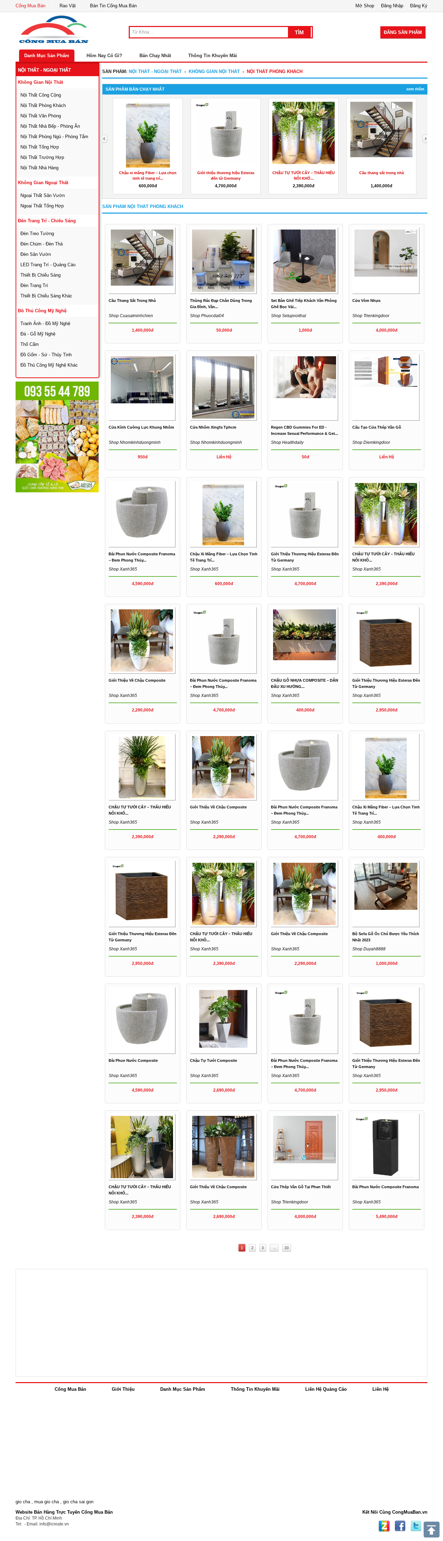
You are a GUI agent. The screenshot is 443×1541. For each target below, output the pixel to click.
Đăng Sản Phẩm (403, 32)
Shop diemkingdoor (371, 442)
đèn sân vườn (35, 254)
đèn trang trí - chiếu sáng (47, 220)
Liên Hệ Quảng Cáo (326, 1389)
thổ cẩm (29, 344)
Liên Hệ (380, 1389)
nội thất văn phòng (40, 115)
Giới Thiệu (123, 1389)
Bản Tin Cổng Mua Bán (113, 5)
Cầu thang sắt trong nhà (381, 173)
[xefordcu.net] (57, 437)
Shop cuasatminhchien (131, 315)
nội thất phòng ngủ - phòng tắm (54, 136)
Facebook (400, 1526)
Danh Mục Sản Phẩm (46, 55)
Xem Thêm (415, 89)
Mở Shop (364, 5)
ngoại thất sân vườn (42, 195)
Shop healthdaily (287, 442)
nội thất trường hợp (42, 157)
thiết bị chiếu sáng (40, 275)
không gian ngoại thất (43, 182)
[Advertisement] (67, 597)
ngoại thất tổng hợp (42, 205)
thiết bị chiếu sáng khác (46, 295)
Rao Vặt (68, 5)
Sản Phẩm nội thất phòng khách (142, 206)
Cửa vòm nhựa (366, 300)
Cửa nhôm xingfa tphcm (213, 427)
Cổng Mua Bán (30, 5)
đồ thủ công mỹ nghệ (42, 310)
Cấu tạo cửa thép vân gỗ (376, 427)
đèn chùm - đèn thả (41, 244)
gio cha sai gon (78, 1501)
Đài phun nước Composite (133, 1060)
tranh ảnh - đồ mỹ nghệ (45, 323)
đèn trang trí (34, 285)
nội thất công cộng (40, 95)
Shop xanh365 (123, 569)
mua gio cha (46, 1501)
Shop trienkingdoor (370, 315)
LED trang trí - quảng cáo (47, 264)
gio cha (23, 1501)
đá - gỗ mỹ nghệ (37, 334)
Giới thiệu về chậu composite (137, 680)
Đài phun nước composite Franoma (385, 1187)
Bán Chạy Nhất (155, 55)
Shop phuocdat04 (207, 315)
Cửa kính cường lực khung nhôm (141, 427)
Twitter (416, 1526)
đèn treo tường (37, 233)
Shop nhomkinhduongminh (135, 442)
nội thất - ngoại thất (44, 70)
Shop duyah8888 (369, 949)
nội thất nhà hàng (39, 167)
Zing (384, 1526)
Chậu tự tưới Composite (213, 1060)
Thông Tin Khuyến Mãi (212, 55)
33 (286, 1248)
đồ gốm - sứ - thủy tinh (46, 354)
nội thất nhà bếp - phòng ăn (50, 126)
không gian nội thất (40, 82)
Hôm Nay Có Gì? (104, 55)
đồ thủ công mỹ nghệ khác (49, 365)
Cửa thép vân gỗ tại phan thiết (301, 1187)
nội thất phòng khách (43, 105)
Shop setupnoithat (288, 315)
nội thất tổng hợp (39, 147)
